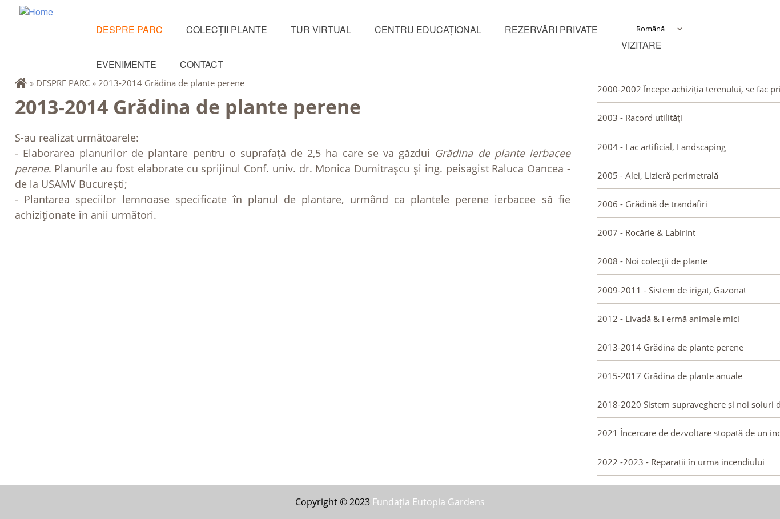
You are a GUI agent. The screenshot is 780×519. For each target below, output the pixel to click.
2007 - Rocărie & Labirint (646, 232)
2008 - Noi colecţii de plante (652, 261)
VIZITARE (641, 44)
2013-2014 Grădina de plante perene (171, 82)
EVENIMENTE (126, 64)
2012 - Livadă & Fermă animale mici (668, 318)
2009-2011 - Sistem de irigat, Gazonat (671, 290)
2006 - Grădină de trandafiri (652, 204)
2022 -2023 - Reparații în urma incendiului (681, 462)
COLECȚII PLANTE (226, 29)
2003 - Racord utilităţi (639, 117)
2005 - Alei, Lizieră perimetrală (657, 175)
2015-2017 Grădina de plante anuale (669, 375)
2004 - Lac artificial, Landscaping (661, 146)
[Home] (57, 27)
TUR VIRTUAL (321, 29)
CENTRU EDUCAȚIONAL (428, 29)
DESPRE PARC (129, 29)
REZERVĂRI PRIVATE (551, 29)
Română (650, 28)
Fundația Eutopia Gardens (428, 502)
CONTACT (201, 64)
